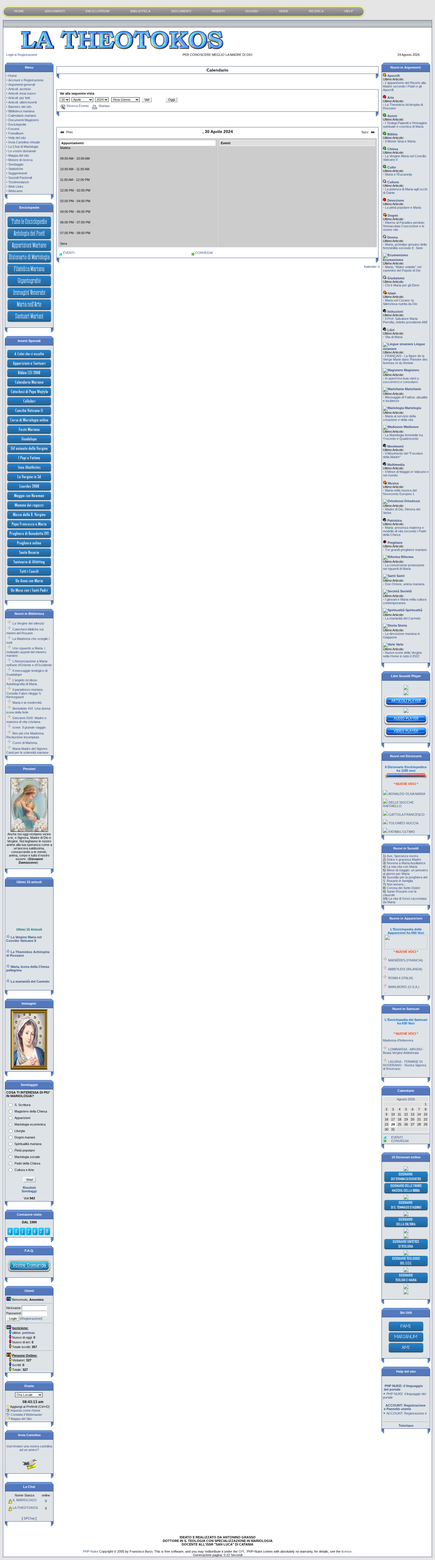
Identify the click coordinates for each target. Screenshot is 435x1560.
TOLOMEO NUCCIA (403, 811)
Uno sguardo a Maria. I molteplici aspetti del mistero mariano (26, 651)
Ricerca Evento (78, 106)
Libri (390, 330)
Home (12, 75)
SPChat (29, 1518)
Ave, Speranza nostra (402, 856)
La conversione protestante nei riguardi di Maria (403, 566)
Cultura (392, 182)
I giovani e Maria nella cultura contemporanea (404, 601)
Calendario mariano (22, 115)
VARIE (283, 11)
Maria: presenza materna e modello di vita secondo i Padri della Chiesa (404, 531)
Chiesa (392, 149)
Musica (393, 483)
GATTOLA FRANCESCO (407, 803)
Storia (402, 625)
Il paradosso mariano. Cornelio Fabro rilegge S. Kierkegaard (25, 693)
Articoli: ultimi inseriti (22, 102)
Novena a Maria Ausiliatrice (406, 863)
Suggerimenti (17, 173)
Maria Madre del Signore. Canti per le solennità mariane (27, 750)
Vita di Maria (393, 337)
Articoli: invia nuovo (22, 93)
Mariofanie (412, 389)
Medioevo (411, 427)
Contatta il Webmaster (26, 1414)
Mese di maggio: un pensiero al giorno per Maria (405, 871)
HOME (19, 11)
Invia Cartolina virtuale (24, 142)
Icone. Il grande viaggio (29, 727)
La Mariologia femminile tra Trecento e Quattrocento (403, 436)
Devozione (395, 200)
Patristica (394, 520)
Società (405, 591)
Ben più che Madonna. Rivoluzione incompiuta (25, 735)
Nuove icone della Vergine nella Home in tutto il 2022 (402, 654)
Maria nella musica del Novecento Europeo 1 (400, 492)
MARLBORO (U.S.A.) (403, 975)
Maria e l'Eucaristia (398, 174)
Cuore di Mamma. (25, 743)
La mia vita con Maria (402, 866)
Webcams (15, 191)
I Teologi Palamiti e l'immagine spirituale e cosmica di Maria (405, 124)
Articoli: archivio (19, 89)
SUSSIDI (251, 11)
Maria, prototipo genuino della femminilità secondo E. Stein (405, 246)
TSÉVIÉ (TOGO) (400, 984)
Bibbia (391, 134)
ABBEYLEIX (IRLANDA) (405, 957)
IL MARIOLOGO (25, 1500)
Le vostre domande (22, 151)
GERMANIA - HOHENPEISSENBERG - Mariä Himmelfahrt (405, 1069)
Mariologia (412, 408)
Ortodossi (411, 501)
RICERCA (316, 11)
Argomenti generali (21, 84)
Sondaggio (15, 164)
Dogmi (392, 215)
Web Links (15, 186)
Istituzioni (394, 311)
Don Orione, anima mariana (404, 584)
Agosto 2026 (406, 1099)
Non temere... (396, 884)
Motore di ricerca (20, 160)
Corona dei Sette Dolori (403, 888)
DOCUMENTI (181, 11)
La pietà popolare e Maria (403, 207)
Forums (14, 129)
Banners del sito (19, 106)
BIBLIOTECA (140, 11)
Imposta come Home (25, 1410)
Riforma (406, 557)
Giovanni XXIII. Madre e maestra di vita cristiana (26, 720)
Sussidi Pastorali (20, 177)
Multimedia (395, 464)
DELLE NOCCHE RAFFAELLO (398, 792)
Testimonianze (18, 182)
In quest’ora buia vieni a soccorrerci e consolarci (401, 380)
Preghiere (394, 542)
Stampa (104, 106)
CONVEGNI (204, 252)
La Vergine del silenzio (28, 623)
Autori (391, 116)
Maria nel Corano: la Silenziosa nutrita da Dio (400, 302)
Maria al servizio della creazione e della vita (399, 417)
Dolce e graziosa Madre (404, 859)
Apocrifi (393, 75)
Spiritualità (413, 610)
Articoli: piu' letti (19, 98)
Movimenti (395, 446)
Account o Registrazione (26, 80)
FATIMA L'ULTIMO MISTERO (399, 822)
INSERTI (218, 11)
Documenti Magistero (23, 120)
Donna (392, 237)
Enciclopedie (17, 124)
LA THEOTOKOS (25, 1507)
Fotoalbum (15, 133)
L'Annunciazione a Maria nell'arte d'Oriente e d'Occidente (29, 663)
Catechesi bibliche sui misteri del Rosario (25, 631)
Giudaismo (395, 278)
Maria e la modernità (26, 702)
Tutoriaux (406, 1425)
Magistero (411, 370)
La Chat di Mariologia (23, 146)
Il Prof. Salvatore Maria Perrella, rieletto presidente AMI (405, 320)
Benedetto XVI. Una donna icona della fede (28, 710)
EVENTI (69, 252)
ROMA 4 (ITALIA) (400, 966)
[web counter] (28, 1234)
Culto (391, 167)
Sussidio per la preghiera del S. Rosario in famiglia (405, 879)
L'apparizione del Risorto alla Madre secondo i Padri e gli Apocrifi (404, 86)
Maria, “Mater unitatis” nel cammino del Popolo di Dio (402, 268)
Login (10, 54)
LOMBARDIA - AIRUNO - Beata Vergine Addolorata (403, 1039)
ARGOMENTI (55, 11)
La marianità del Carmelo (402, 618)
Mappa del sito (18, 155)
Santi (400, 576)
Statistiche (15, 169)
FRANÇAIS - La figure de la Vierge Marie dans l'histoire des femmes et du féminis (405, 359)
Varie (399, 644)
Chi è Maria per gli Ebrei (402, 285)
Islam (391, 293)
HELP (348, 11)
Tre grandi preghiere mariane (406, 550)
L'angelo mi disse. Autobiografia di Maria (22, 682)
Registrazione (27, 54)
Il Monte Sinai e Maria (400, 141)
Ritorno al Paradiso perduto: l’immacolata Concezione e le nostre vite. (404, 226)
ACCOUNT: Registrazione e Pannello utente (405, 1404)
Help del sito (17, 138)
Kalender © (372, 266)
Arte (390, 97)
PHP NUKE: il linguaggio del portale (404, 1384)
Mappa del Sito (21, 1418)
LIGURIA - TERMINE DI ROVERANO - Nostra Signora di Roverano (404, 1053)
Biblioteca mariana (21, 111)
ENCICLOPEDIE (98, 11)
